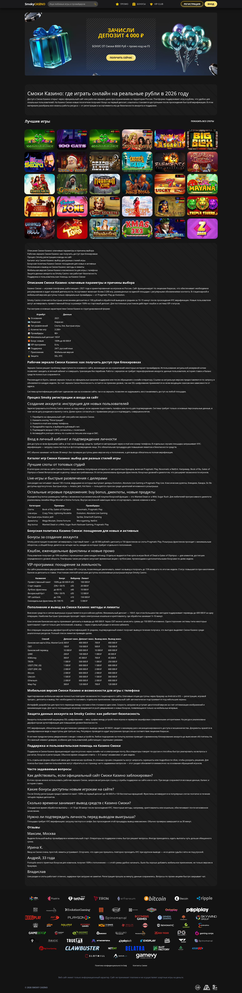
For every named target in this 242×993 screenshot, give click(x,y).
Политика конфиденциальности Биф (111, 965)
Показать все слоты (202, 121)
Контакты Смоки (140, 965)
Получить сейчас (121, 57)
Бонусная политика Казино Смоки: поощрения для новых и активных (61, 263)
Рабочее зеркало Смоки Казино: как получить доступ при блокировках (62, 253)
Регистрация (192, 4)
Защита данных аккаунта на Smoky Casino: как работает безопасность (62, 273)
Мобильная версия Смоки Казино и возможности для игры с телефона (62, 270)
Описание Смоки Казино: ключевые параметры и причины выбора (60, 250)
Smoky (35, 4)
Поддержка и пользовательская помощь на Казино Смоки (56, 276)
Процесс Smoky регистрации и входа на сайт (49, 257)
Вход (211, 4)
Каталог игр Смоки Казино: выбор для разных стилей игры (56, 260)
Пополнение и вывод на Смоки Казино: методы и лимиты (55, 267)
